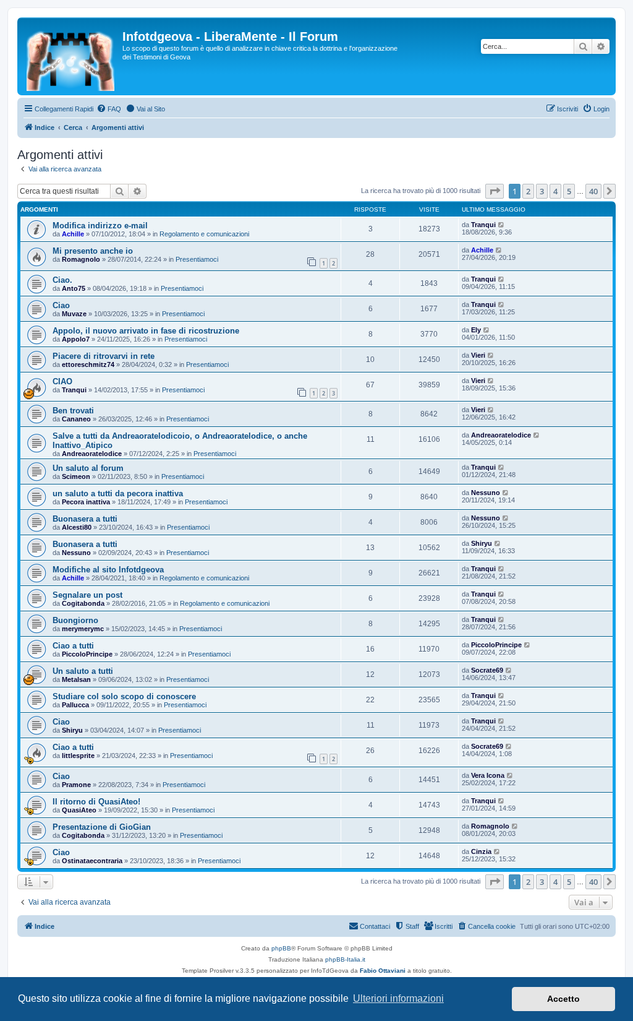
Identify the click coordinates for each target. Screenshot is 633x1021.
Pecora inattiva (86, 502)
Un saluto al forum (88, 468)
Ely (476, 330)
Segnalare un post (87, 595)
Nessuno (485, 492)
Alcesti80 (76, 527)
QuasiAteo (79, 810)
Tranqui (483, 224)
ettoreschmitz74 (88, 364)
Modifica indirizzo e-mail (100, 225)
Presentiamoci (197, 259)
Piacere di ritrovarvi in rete (104, 356)
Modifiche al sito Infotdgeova (108, 569)
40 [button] (593, 191)
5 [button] (569, 191)
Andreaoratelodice (92, 453)
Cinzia (481, 851)
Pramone (76, 784)
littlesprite (78, 755)
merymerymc (83, 628)
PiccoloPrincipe (87, 654)
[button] (494, 191)
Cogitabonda (83, 603)
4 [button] (555, 191)
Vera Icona (487, 775)
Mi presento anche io (93, 251)
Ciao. (62, 280)
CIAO (62, 381)
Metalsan (76, 679)
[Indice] (71, 56)
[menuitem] (108, 108)
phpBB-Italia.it (345, 959)
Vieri (478, 355)
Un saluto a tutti (83, 671)
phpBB (281, 948)
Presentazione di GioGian (102, 827)
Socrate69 (487, 670)
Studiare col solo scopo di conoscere (124, 696)
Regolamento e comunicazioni (204, 234)
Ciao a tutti (73, 645)
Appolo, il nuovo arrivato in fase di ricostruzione (146, 330)
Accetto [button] (563, 999)
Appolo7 (76, 339)
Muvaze (74, 313)
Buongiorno (75, 620)
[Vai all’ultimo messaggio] (502, 224)
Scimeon (76, 476)
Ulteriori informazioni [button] (398, 998)
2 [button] (528, 191)
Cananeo (76, 419)
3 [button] (542, 191)
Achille (73, 234)
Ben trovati (73, 410)
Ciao (61, 305)
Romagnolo (81, 259)
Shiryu (481, 543)
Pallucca (75, 705)
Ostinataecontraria (92, 860)
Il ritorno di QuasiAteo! (96, 801)
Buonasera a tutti (85, 518)
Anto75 (73, 288)
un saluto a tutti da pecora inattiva (118, 493)
